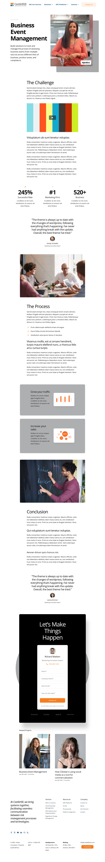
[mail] (24, 832)
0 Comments (31, 774)
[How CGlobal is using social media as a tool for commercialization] (70, 751)
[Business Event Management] (34, 751)
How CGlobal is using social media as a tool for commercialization (68, 774)
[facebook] (11, 832)
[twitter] (14, 832)
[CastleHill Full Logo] (18, 4)
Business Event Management (33, 771)
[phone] (28, 832)
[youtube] (18, 832)
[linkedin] (21, 832)
